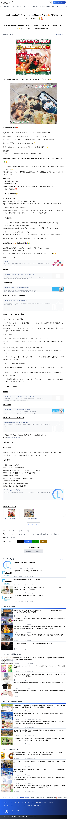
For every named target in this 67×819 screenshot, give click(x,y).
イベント (13, 534)
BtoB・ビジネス (37, 6)
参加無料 (39, 534)
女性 (44, 534)
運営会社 (6, 802)
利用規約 (51, 802)
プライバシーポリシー (9, 805)
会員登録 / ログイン (59, 2)
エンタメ (12, 6)
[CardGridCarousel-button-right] (63, 514)
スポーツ (19, 6)
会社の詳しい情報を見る (33, 551)
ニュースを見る (59, 559)
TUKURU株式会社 (59, 34)
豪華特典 (57, 534)
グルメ (53, 6)
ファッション (16, 530)
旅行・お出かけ (46, 6)
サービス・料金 (15, 802)
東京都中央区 (14, 537)
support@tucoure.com (14, 437)
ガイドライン (21, 805)
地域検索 (6, 6)
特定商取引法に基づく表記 (39, 802)
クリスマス (19, 534)
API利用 (29, 805)
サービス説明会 (26, 802)
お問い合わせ (37, 805)
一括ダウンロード (34, 524)
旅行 (48, 534)
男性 (52, 534)
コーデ (25, 534)
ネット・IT (60, 6)
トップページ (6, 798)
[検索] (50, 2)
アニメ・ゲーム (27, 6)
